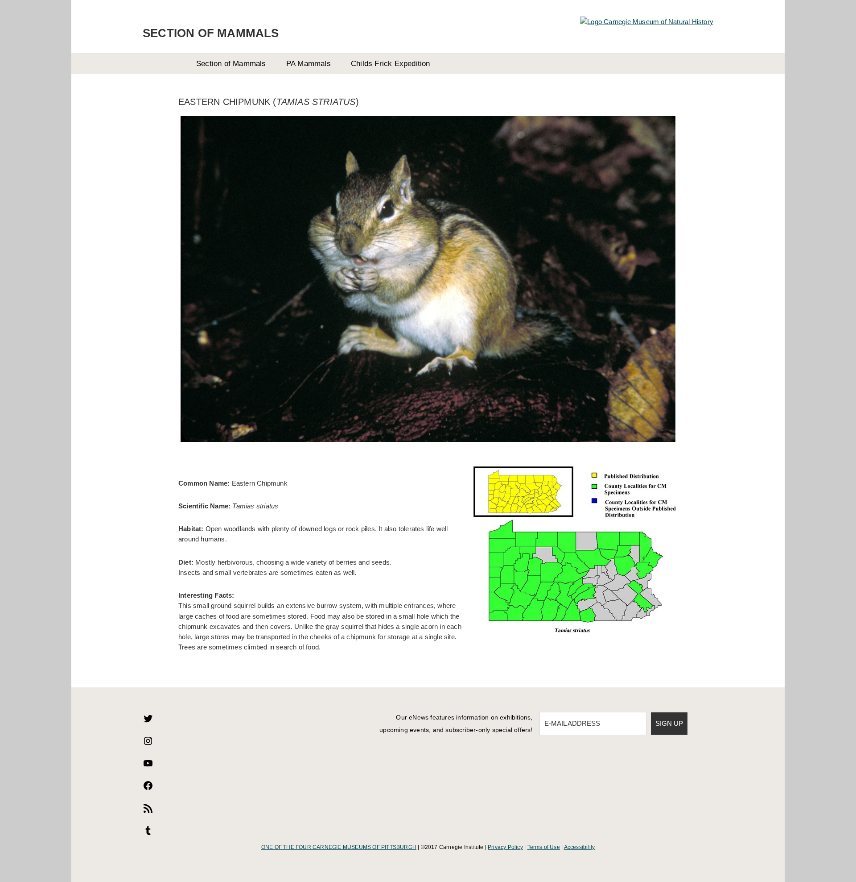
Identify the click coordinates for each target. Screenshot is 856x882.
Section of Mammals (211, 33)
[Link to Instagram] (148, 744)
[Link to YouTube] (148, 766)
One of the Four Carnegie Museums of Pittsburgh (338, 847)
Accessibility (579, 847)
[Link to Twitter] (148, 721)
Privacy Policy (505, 847)
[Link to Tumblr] (148, 833)
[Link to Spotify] (148, 811)
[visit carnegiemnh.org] (646, 21)
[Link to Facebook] (148, 788)
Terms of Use (543, 847)
